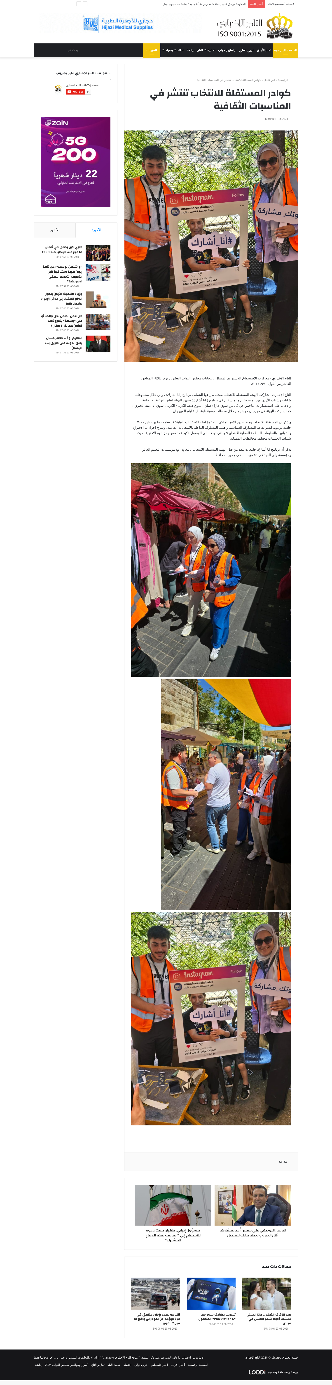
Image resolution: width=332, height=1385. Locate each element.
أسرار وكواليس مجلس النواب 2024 (66, 1364)
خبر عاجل (270, 80)
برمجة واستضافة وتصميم (282, 1372)
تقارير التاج (98, 1364)
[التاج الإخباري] (256, 26)
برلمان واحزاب (227, 50)
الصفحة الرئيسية (285, 50)
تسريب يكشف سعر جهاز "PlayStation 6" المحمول (217, 1317)
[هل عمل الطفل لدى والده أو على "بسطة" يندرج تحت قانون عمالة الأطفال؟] (98, 322)
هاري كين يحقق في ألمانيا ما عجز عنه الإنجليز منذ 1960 (62, 249)
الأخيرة (96, 230)
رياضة (190, 50)
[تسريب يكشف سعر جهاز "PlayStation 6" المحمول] (211, 1294)
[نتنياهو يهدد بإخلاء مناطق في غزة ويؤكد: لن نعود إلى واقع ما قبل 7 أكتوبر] (155, 1294)
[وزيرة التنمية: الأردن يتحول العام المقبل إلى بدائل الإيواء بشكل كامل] (98, 299)
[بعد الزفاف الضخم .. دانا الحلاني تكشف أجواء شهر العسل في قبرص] (266, 1294)
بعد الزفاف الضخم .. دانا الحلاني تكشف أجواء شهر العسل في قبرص (268, 1319)
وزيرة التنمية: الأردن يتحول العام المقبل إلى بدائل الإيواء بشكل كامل (61, 299)
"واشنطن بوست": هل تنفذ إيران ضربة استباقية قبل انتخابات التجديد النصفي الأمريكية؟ (62, 274)
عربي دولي (246, 50)
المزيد (153, 50)
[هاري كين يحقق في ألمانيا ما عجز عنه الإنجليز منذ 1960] (98, 253)
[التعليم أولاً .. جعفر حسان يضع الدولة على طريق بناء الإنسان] (98, 344)
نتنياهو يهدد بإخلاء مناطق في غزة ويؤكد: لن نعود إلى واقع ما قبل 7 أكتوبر (157, 1319)
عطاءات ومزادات (173, 50)
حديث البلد (114, 1364)
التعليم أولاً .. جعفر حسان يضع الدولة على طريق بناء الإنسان (63, 343)
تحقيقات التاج (206, 50)
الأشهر (54, 230)
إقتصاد (127, 1364)
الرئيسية (283, 80)
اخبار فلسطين (159, 1364)
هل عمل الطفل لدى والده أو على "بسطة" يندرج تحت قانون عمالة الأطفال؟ (61, 321)
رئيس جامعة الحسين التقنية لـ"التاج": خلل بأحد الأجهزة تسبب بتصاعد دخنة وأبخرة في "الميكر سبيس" (185, 4)
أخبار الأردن (264, 50)
